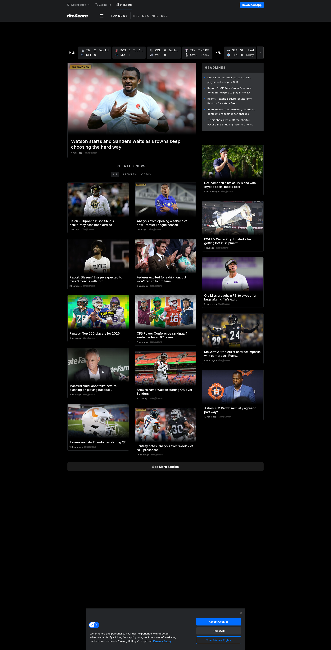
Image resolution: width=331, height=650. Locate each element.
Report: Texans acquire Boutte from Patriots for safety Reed (229, 101)
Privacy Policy (162, 641)
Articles (129, 174)
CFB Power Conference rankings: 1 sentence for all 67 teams (162, 335)
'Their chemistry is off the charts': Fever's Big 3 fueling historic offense (230, 122)
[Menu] (101, 16)
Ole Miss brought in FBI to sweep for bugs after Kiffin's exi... (230, 297)
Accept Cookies (219, 621)
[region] (165, 629)
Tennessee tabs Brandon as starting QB (98, 442)
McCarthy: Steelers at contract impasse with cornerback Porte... (232, 354)
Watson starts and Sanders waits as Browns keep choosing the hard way (125, 144)
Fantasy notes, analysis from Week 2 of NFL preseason (165, 448)
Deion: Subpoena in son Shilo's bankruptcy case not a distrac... (92, 223)
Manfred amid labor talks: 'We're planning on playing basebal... (93, 388)
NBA (145, 15)
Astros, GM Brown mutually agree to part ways (230, 410)
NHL (155, 15)
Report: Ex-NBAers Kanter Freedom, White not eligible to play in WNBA (229, 90)
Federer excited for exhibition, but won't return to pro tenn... (161, 279)
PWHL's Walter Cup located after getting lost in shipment (227, 241)
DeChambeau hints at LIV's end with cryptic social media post (230, 185)
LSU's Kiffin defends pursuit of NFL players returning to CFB (229, 80)
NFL (136, 15)
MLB (164, 15)
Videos (146, 174)
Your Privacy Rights (218, 640)
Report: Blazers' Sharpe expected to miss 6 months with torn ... (96, 279)
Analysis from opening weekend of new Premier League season (162, 223)
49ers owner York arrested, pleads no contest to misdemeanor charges (231, 111)
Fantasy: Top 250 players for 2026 (95, 333)
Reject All (219, 630)
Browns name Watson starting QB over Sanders (164, 391)
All (115, 174)
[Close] (241, 613)
